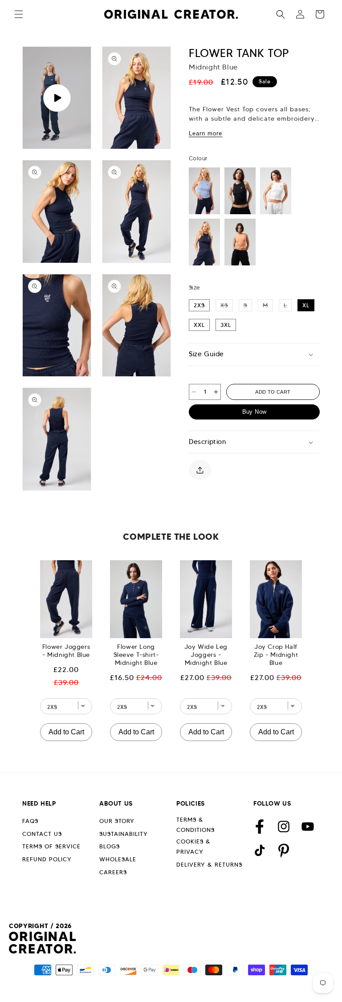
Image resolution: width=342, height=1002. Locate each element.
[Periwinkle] (204, 190)
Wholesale (117, 859)
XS (226, 305)
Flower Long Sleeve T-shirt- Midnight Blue (136, 655)
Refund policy (47, 859)
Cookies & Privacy (193, 846)
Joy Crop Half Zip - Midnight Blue (276, 655)
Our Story (116, 821)
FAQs (30, 821)
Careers (113, 872)
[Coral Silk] (240, 242)
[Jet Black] (240, 190)
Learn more (205, 133)
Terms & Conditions (195, 825)
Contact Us (42, 834)
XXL (199, 325)
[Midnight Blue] (204, 242)
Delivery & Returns (209, 864)
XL (305, 305)
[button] (18, 14)
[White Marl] (275, 190)
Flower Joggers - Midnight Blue (66, 651)
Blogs (109, 846)
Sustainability (123, 834)
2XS (199, 305)
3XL (225, 325)
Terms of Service (51, 846)
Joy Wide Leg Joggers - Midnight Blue (206, 655)
